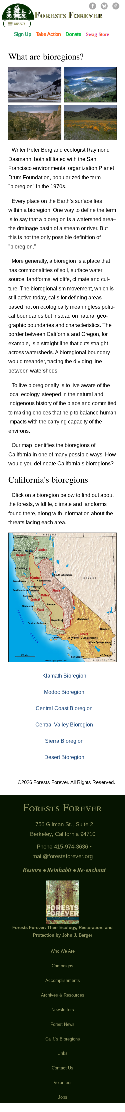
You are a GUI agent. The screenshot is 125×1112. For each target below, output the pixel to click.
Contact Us (62, 1067)
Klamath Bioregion (64, 676)
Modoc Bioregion (64, 692)
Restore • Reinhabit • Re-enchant (64, 870)
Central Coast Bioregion (64, 708)
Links (62, 1053)
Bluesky (104, 6)
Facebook (92, 6)
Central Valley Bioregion (64, 724)
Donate (73, 34)
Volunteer (63, 1082)
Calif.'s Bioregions (62, 1038)
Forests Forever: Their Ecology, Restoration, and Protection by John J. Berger (62, 931)
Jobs (62, 1097)
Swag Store (97, 34)
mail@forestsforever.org (62, 856)
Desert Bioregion (64, 757)
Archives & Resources (62, 995)
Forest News (62, 1024)
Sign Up (22, 34)
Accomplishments (62, 980)
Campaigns (62, 965)
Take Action (48, 34)
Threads (116, 6)
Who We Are (63, 951)
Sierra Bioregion (64, 741)
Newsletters (62, 1009)
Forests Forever (68, 14)
